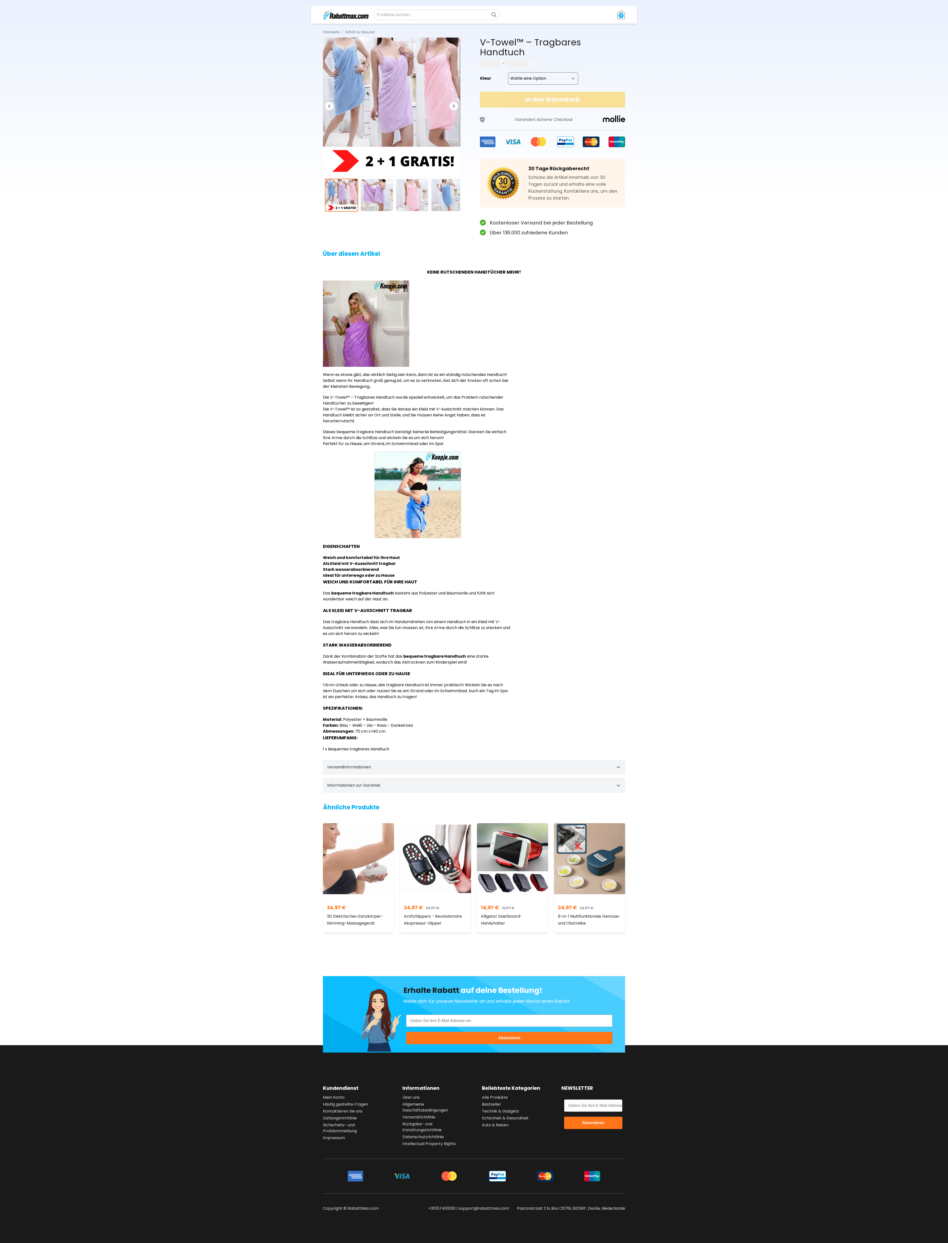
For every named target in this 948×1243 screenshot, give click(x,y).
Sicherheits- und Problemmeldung (340, 1128)
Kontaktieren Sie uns (342, 1111)
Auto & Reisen (495, 1125)
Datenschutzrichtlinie (423, 1137)
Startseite (331, 32)
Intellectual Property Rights (429, 1144)
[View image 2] (377, 195)
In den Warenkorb (552, 99)
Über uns (411, 1097)
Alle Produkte (495, 1097)
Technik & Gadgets (500, 1111)
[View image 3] (412, 195)
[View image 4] (447, 195)
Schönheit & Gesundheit (505, 1118)
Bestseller (491, 1104)
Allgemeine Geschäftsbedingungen (425, 1107)
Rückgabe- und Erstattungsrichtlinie (422, 1127)
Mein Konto (334, 1097)
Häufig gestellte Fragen (345, 1104)
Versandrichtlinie (418, 1117)
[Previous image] (329, 106)
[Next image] (453, 106)
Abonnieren (509, 1038)
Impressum (334, 1138)
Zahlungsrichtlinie (340, 1118)
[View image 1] (341, 195)
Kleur (485, 78)
